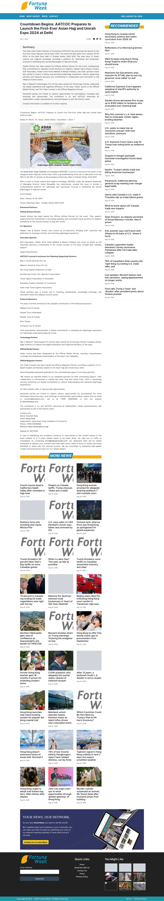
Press (82, 864)
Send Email (30, 418)
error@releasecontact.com (56, 441)
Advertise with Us (82, 868)
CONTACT (53, 16)
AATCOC (71, 181)
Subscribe (39, 879)
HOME (22, 16)
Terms (82, 874)
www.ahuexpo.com (30, 401)
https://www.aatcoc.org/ (38, 426)
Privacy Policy (82, 877)
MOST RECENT (33, 16)
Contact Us (82, 871)
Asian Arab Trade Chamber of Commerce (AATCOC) (46, 172)
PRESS (44, 16)
